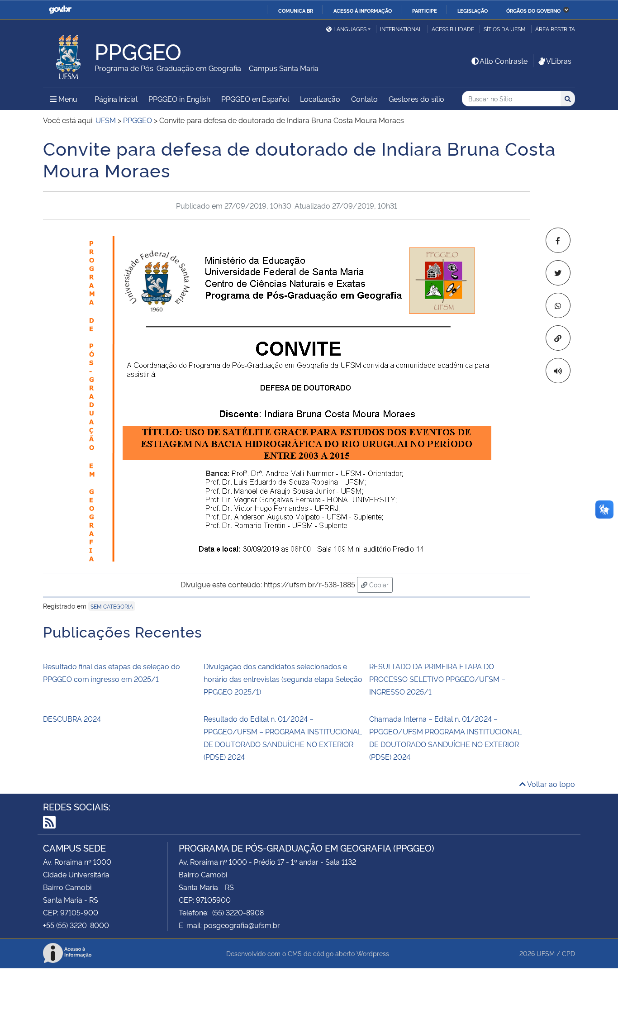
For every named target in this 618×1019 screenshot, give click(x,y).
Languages (349, 29)
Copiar (380, 584)
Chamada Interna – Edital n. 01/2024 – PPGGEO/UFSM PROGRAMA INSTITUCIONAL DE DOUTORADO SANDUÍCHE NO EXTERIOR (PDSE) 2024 (445, 738)
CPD (568, 953)
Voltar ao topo (550, 784)
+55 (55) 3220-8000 (76, 925)
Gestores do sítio (416, 99)
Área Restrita (555, 29)
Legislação (472, 10)
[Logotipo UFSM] (69, 55)
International (401, 29)
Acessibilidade (453, 29)
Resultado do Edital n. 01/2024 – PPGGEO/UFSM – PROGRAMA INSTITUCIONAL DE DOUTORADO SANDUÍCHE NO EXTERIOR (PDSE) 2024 (283, 738)
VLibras (558, 61)
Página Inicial (116, 99)
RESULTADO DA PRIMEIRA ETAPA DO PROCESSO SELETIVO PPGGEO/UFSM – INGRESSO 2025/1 (437, 678)
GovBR (60, 9)
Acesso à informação (362, 10)
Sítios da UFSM (505, 29)
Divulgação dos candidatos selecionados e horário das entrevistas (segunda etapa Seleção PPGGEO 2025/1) (283, 678)
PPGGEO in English (179, 99)
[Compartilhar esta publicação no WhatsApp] (558, 305)
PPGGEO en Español (255, 99)
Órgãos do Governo (533, 10)
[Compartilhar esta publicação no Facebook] (558, 240)
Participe (424, 10)
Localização (320, 99)
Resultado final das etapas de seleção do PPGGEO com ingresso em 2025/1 (111, 672)
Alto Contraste (504, 61)
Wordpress (373, 953)
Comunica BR (295, 10)
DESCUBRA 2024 (72, 719)
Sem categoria (111, 606)
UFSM (546, 953)
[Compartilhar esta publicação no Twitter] (558, 273)
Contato (364, 99)
